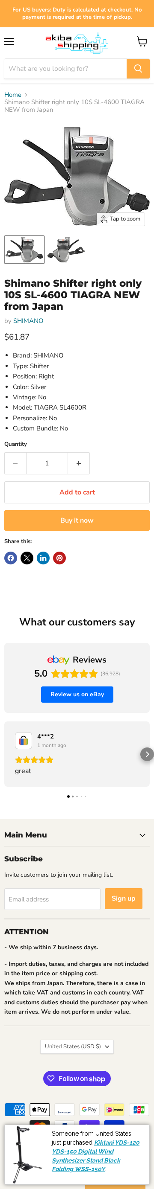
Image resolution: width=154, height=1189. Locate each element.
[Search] (138, 68)
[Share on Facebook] (10, 558)
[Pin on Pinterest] (59, 558)
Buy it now (77, 520)
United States (73, 1046)
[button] (7, 754)
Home (12, 95)
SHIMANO (28, 321)
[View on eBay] (23, 740)
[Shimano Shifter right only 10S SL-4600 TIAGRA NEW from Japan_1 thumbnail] (24, 249)
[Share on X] (27, 558)
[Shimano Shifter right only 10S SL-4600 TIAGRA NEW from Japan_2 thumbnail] (66, 249)
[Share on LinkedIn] (43, 558)
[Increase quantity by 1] (79, 463)
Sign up (124, 898)
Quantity (15, 444)
